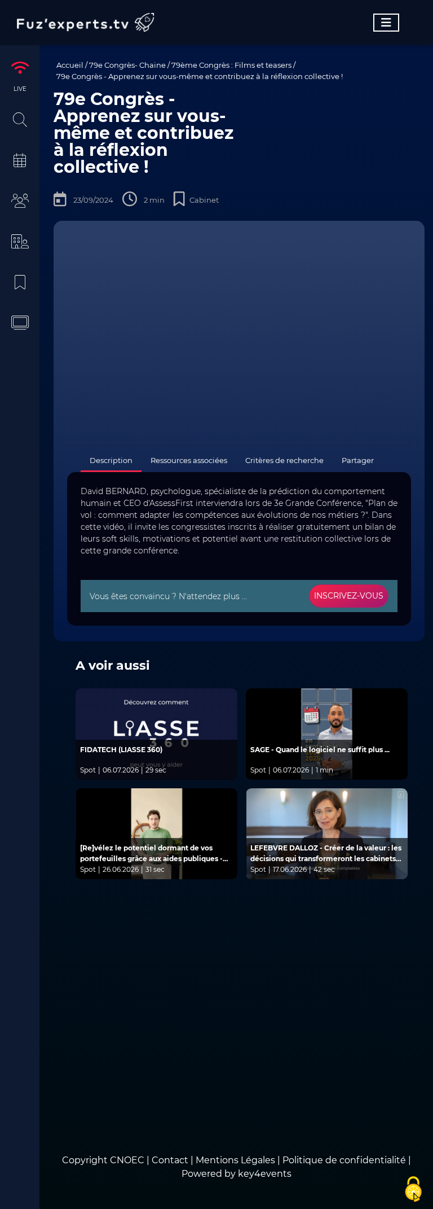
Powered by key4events (236, 1173)
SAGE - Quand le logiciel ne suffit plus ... (320, 749)
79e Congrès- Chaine (127, 64)
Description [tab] (111, 460)
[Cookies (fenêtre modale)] (413, 1190)
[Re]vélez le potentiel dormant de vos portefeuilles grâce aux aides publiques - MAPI (151, 854)
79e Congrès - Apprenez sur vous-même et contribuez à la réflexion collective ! (199, 76)
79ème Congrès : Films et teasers (231, 64)
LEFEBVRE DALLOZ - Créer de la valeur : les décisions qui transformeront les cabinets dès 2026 (325, 854)
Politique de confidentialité (344, 1160)
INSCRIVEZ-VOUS (348, 596)
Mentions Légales (235, 1160)
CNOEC (127, 1160)
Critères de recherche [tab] (284, 460)
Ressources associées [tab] (189, 460)
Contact (171, 1160)
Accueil (69, 64)
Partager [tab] (358, 460)
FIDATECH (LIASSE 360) (121, 749)
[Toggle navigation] (386, 23)
